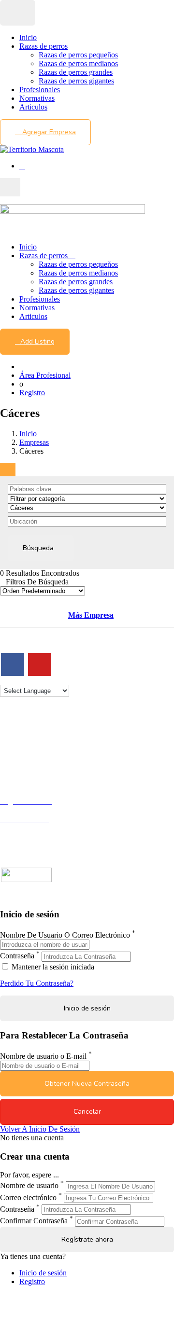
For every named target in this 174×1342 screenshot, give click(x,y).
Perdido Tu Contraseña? (36, 983)
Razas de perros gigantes (76, 81)
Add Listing (37, 341)
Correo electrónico (28, 1197)
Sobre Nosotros (23, 742)
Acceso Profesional (29, 827)
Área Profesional (45, 375)
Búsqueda (38, 548)
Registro (32, 392)
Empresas (34, 442)
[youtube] (39, 664)
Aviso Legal (18, 751)
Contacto (14, 734)
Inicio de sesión (43, 1273)
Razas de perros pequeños (78, 55)
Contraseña (17, 956)
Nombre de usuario (29, 1186)
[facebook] (12, 664)
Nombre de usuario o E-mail (43, 1056)
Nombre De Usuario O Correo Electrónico (65, 935)
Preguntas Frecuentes (32, 836)
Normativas (37, 98)
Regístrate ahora (87, 1239)
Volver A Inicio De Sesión (40, 1129)
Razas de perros (43, 46)
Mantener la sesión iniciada (52, 967)
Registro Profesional (31, 810)
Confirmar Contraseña (34, 1221)
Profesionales (39, 89)
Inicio (28, 37)
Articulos (33, 107)
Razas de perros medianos (78, 63)
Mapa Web (16, 768)
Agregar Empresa (48, 132)
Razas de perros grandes (76, 72)
